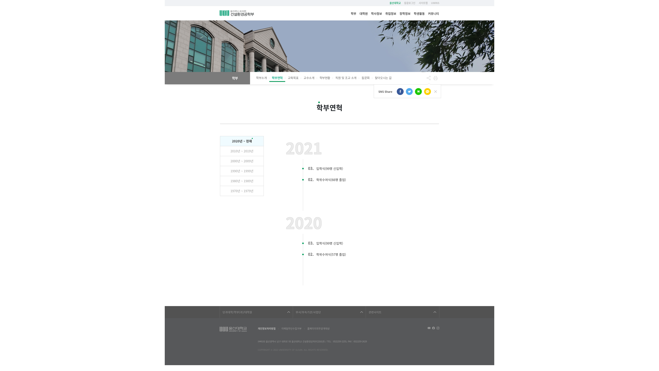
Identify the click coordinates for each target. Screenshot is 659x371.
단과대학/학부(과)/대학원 (237, 312)
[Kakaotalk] (427, 91)
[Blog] (418, 91)
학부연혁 (277, 78)
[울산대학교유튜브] (429, 328)
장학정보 (405, 13)
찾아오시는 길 (383, 78)
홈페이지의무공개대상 (318, 328)
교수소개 (309, 78)
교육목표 (293, 78)
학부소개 (261, 78)
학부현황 (325, 78)
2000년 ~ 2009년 (241, 161)
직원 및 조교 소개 (345, 78)
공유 (428, 78)
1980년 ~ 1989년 (241, 181)
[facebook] (400, 91)
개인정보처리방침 (267, 328)
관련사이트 (375, 312)
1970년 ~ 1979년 (241, 191)
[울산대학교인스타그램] (438, 328)
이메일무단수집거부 (291, 328)
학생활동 (419, 13)
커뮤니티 (433, 13)
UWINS (435, 3)
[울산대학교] (233, 329)
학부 (353, 13)
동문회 (366, 78)
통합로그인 (409, 3)
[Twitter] (409, 91)
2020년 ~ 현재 (242, 141)
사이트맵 (423, 3)
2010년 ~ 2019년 (241, 151)
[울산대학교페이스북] (433, 328)
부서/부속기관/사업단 (308, 312)
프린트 (435, 78)
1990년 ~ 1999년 (241, 171)
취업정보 (390, 13)
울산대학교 (395, 3)
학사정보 (376, 13)
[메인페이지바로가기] (237, 13)
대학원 (364, 13)
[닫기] (435, 91)
